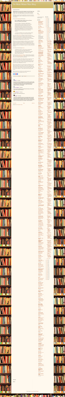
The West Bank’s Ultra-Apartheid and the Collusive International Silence (41, 152)
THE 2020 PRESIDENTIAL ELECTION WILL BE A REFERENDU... (49, 184)
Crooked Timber (40, 78)
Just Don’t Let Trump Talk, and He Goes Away (40, 182)
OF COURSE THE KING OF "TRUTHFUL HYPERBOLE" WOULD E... (49, 170)
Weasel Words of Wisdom (40, 348)
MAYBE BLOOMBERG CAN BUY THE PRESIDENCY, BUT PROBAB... (49, 161)
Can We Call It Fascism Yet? (41, 27)
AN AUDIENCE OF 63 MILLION (49, 192)
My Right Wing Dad (41, 204)
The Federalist (18, 18)
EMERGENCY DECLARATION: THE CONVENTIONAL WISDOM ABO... (49, 140)
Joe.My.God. (40, 157)
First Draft (39, 120)
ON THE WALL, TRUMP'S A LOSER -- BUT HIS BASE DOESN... (49, 151)
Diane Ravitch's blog (41, 98)
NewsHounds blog (40, 216)
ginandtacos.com (40, 128)
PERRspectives (40, 232)
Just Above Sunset (40, 162)
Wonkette (39, 355)
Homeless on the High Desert (40, 140)
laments (23, 47)
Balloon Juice (40, 60)
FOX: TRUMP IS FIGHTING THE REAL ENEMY (49, 144)
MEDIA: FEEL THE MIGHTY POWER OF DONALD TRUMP (49, 108)
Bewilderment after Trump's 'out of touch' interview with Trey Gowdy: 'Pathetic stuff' (41, 265)
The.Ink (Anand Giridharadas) (40, 334)
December (48, 27)
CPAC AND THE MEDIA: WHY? (49, 41)
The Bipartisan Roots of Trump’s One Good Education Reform (40, 243)
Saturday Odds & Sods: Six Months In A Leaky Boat (41, 122)
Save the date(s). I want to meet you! (41, 335)
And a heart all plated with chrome (40, 56)
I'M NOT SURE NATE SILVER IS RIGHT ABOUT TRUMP (49, 135)
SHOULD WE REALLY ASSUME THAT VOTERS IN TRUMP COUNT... (49, 131)
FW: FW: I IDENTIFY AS (41, 206)
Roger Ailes (39, 288)
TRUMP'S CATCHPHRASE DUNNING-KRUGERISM (49, 208)
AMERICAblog (40, 40)
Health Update (40, 173)
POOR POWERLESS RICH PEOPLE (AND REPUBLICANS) (49, 80)
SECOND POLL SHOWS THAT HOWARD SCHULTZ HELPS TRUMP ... (49, 237)
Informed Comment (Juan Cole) (41, 150)
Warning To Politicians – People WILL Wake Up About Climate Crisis (41, 300)
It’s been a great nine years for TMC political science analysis (41, 202)
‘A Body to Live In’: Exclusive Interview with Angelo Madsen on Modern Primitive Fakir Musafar (40, 92)
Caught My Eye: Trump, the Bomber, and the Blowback (40, 271)
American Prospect (40, 50)
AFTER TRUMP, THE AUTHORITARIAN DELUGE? (49, 111)
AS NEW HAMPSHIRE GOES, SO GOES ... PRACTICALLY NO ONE (49, 85)
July (47, 33)
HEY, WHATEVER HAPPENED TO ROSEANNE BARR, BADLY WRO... (49, 89)
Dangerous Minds (40, 89)
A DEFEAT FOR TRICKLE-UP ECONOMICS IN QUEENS (49, 147)
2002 (47, 279)
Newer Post (14, 103)
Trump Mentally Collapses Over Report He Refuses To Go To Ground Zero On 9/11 (41, 247)
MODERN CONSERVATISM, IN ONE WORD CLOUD (49, 58)
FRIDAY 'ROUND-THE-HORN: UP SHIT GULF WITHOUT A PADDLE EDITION (41, 32)
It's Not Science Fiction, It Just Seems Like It (40, 108)
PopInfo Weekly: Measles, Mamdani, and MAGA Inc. (40, 253)
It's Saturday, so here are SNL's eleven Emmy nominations (40, 76)
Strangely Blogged (40, 322)
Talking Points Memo (40, 327)
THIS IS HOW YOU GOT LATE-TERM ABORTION (49, 255)
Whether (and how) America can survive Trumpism (40, 42)
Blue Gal (39, 67)
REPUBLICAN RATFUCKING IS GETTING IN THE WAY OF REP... (49, 226)
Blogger (37, 391)
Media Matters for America (40, 186)
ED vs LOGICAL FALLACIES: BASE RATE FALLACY (40, 129)
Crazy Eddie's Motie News (41, 74)
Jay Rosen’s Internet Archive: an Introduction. (40, 257)
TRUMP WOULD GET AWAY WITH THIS (49, 66)
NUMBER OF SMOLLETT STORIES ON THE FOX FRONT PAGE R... (49, 94)
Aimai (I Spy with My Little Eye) (40, 22)
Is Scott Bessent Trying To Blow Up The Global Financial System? (41, 84)
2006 (47, 274)
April (48, 37)
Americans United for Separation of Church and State (40, 53)
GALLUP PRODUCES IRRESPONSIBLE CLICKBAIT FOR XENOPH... (49, 188)
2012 (47, 267)
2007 (47, 273)
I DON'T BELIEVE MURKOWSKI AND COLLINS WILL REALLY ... (49, 62)
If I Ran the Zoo (40, 143)
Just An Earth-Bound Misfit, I (40, 165)
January (48, 258)
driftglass (39, 106)
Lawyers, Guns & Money (40, 176)
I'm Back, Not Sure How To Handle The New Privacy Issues (40, 23)
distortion (19, 35)
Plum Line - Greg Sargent (40, 238)
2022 (47, 23)
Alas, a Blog (39, 26)
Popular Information (41, 251)
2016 (47, 262)
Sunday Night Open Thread (40, 61)
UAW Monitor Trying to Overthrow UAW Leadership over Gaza (41, 178)
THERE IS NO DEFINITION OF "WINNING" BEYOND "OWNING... (49, 123)
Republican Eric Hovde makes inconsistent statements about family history (41, 47)
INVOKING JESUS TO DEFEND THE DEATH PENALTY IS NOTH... (49, 127)
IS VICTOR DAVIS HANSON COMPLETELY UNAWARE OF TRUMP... (49, 103)
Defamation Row (40, 349)
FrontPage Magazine (20, 55)
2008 (47, 272)
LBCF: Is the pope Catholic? (40, 310)
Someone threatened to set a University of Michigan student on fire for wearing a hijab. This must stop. (41, 319)
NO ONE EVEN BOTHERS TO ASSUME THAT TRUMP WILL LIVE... (49, 196)
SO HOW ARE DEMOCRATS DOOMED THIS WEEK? (49, 69)
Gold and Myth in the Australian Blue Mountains (41, 80)
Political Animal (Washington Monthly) (40, 241)
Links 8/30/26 (40, 195)
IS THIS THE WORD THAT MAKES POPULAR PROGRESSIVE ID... (49, 204)
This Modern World (41, 338)
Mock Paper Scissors (41, 197)
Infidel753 (39, 146)
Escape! (39, 331)
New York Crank (40, 208)
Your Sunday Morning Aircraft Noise (41, 167)
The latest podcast (40, 68)
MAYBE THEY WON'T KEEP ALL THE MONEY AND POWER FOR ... (49, 242)
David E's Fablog (40, 95)
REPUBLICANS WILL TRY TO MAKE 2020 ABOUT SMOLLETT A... (49, 99)
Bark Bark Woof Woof (40, 64)
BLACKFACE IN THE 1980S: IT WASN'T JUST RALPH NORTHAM (49, 250)
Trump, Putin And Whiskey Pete (40, 104)
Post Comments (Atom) (19, 104)
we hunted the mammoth (40, 343)
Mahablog (39, 180)
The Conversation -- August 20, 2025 (40, 275)
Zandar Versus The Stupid (40, 374)
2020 (47, 25)
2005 (47, 275)
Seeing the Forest (40, 298)
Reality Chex (40, 273)
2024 (47, 20)
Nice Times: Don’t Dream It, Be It (40, 356)
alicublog (39, 30)
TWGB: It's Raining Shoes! (40, 324)
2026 (47, 18)
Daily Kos (39, 88)
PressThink (39, 255)
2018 (47, 260)
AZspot (39, 58)
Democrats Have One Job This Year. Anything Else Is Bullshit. (40, 295)
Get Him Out (39, 65)
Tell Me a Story (40, 330)
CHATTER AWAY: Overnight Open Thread (40, 159)
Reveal (39, 277)
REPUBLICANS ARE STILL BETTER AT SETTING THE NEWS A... (49, 246)
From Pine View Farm (40, 125)
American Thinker (22, 54)
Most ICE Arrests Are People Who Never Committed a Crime (40, 100)
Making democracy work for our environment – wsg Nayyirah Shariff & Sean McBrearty (40, 113)
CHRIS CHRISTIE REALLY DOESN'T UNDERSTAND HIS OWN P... (49, 46)
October (48, 30)
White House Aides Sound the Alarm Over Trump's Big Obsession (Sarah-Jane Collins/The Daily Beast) (41, 190)
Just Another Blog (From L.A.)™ (40, 170)
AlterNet (39, 35)
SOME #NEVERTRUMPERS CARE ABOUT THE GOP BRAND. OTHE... (49, 179)
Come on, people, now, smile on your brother (41, 371)
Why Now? (39, 351)
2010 (47, 269)
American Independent (40, 45)
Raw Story (39, 263)
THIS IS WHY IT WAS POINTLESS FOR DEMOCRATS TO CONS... (49, 174)
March (48, 38)
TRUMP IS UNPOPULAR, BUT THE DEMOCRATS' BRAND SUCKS (49, 55)
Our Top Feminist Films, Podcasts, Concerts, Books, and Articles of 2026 (40, 284)
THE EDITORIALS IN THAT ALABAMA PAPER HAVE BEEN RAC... (49, 115)
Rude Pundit (40, 293)
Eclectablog (39, 110)
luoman (32, 391)
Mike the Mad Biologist (40, 194)
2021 (47, 24)
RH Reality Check (40, 282)
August (48, 32)
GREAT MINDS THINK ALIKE (49, 43)
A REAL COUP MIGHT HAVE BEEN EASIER (49, 119)
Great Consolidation (41, 132)
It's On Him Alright (40, 170)
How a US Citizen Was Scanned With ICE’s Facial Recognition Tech (41, 279)
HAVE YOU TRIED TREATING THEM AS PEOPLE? (49, 230)
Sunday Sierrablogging (41, 144)
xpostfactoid (40, 363)
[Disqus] (24, 90)
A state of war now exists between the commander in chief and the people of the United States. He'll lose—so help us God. (41, 223)
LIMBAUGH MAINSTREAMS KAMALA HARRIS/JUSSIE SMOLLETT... (49, 75)
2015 (47, 263)
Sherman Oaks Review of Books (40, 304)
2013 (47, 266)
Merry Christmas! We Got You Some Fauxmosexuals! (40, 360)
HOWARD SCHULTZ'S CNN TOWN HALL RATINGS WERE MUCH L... (49, 155)
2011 (47, 268)
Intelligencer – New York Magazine (40, 156)
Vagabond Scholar (40, 339)
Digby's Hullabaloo (40, 102)
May (47, 36)
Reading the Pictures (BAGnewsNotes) (41, 269)
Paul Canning (40, 227)
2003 (47, 278)
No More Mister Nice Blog (24, 4)
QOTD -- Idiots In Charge (40, 137)
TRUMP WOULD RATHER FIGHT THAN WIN (49, 217)
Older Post (33, 103)
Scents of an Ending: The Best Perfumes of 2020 (40, 306)
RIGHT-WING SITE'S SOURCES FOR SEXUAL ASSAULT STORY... (49, 221)
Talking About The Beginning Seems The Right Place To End (41, 217)
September (48, 31)
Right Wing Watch (40, 287)
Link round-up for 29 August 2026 (40, 147)
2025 (47, 19)
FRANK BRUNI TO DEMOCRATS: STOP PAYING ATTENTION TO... (49, 165)
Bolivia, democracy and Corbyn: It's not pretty (40, 229)
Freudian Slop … (40, 141)
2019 (47, 26)
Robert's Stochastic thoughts (40, 291)
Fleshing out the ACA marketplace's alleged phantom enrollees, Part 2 (41, 365)
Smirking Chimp (40, 312)
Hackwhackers (40, 136)
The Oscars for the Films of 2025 (40, 340)
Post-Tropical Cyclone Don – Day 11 (41, 353)
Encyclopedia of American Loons (40, 117)
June (47, 35)
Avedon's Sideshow (40, 54)
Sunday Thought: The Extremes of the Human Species (41, 314)
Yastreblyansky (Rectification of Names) (40, 369)
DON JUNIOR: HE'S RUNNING (49, 72)
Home (24, 103)
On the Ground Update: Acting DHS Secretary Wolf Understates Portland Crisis (40, 234)
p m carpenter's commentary (40, 221)
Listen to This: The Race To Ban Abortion (41, 328)
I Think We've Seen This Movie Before (40, 133)
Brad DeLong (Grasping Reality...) (41, 71)
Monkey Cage (40, 200)
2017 (47, 261)
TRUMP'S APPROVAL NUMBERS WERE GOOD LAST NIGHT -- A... (49, 213)
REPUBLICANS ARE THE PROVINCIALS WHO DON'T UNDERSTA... (49, 200)
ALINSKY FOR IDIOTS (49, 253)
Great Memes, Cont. (40, 198)
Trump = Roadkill (40, 96)
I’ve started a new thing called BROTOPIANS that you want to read (41, 345)
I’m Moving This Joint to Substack (41, 261)
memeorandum (40, 187)
